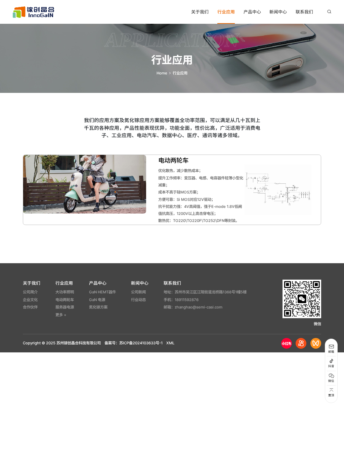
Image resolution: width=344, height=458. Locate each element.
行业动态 (138, 299)
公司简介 (30, 292)
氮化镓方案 (98, 307)
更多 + (61, 314)
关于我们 (200, 11)
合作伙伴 (30, 307)
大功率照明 (64, 292)
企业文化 (30, 299)
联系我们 (304, 11)
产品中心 (252, 11)
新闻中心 (278, 11)
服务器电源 (64, 307)
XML (170, 343)
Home (162, 73)
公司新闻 (138, 292)
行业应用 (226, 11)
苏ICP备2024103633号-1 (141, 343)
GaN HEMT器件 (102, 292)
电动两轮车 (64, 299)
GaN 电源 (97, 299)
